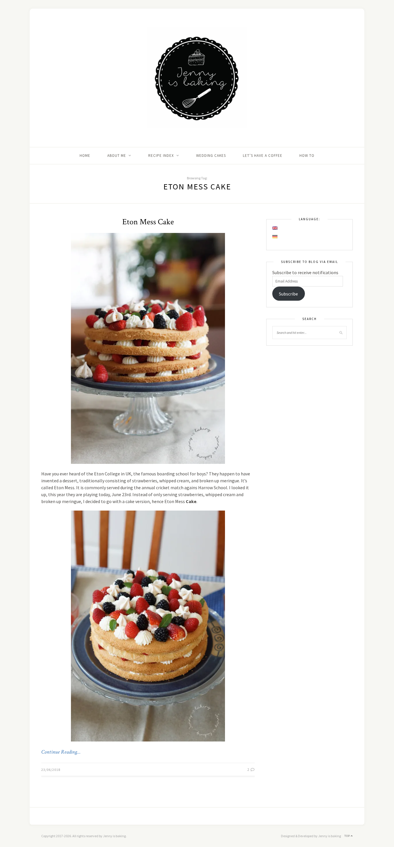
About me (116, 155)
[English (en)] (275, 228)
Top (347, 836)
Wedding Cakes (211, 155)
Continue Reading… (60, 752)
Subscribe (288, 294)
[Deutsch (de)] (275, 236)
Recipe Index (161, 155)
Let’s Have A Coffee (262, 155)
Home (85, 155)
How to (306, 155)
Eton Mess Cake (148, 222)
